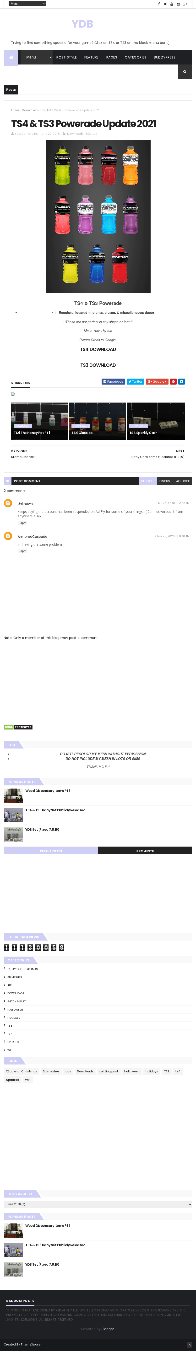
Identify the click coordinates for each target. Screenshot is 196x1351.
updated (13, 1042)
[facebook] (159, 4)
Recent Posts (51, 851)
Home (15, 110)
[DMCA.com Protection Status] (18, 728)
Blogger (108, 1329)
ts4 (49, 110)
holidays (13, 1018)
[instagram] (178, 4)
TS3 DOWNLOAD (98, 365)
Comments (145, 851)
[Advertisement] (98, 681)
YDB (82, 24)
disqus (164, 481)
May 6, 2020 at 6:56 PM (174, 503)
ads (9, 985)
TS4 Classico (82, 432)
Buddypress (164, 57)
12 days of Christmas (22, 969)
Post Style (66, 57)
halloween (15, 1010)
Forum (14, 71)
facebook (182, 481)
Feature (91, 57)
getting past (16, 1001)
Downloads (30, 110)
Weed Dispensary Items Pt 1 (47, 790)
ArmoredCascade (32, 536)
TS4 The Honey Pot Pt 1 (32, 432)
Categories (135, 57)
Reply (22, 523)
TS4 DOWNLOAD (98, 349)
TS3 (42, 110)
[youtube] (171, 4)
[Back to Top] (189, 1345)
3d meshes (14, 977)
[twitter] (165, 4)
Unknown (25, 503)
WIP (9, 1050)
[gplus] (184, 4)
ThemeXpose (30, 1344)
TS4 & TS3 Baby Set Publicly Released (55, 810)
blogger (148, 481)
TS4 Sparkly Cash (143, 432)
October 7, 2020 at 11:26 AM (171, 536)
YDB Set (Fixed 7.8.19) (42, 829)
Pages (111, 57)
